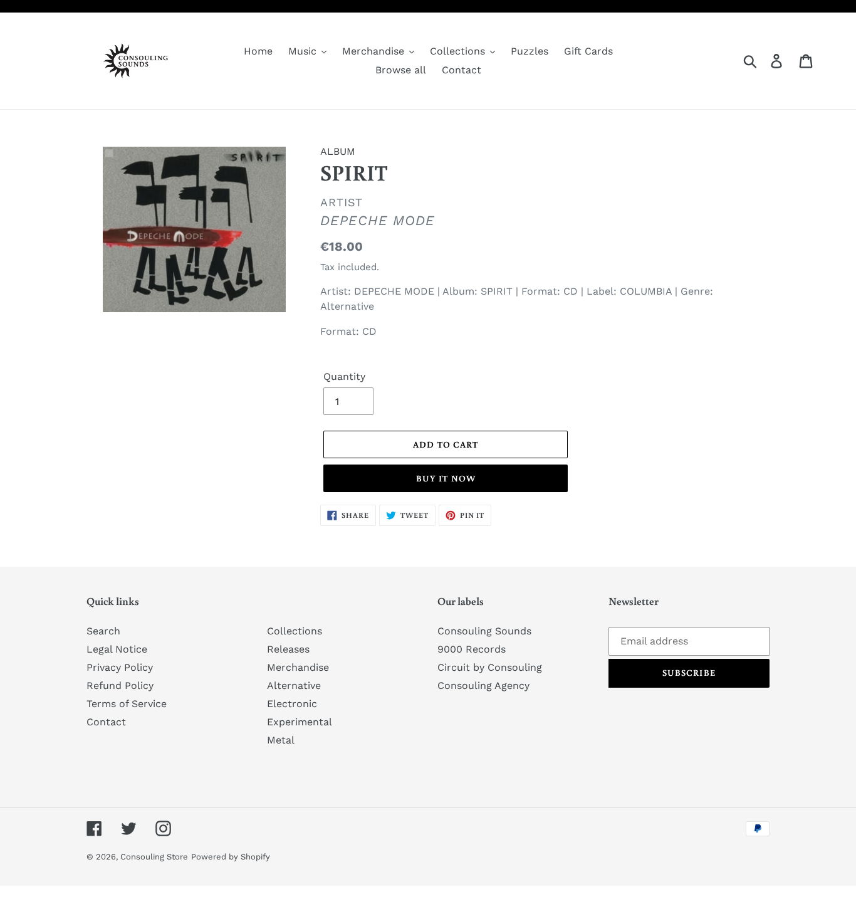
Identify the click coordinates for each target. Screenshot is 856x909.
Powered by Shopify (230, 856)
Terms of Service (126, 704)
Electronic (292, 704)
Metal (281, 740)
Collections (294, 631)
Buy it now (446, 478)
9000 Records (471, 649)
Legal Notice (116, 649)
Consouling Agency (483, 685)
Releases (288, 649)
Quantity (344, 376)
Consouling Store (154, 856)
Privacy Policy (119, 667)
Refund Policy (120, 685)
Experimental (299, 722)
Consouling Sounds (484, 631)
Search (103, 631)
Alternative (294, 685)
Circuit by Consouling (489, 667)
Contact (106, 722)
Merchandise (298, 667)
